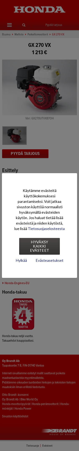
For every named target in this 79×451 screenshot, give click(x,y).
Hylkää (21, 260)
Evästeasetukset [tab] (49, 260)
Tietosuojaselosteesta (46, 228)
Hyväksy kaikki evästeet (39, 246)
